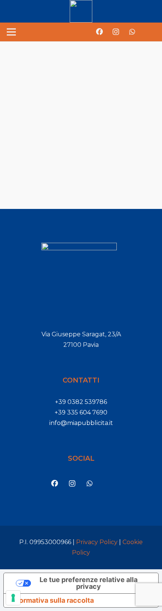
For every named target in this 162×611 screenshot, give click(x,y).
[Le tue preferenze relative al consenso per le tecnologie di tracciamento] (13, 598)
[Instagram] (116, 32)
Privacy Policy (97, 542)
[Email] (148, 32)
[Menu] (11, 32)
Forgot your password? (81, 183)
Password (24, 100)
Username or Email (37, 62)
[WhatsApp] (132, 32)
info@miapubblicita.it (81, 422)
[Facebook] (99, 32)
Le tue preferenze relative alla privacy (89, 583)
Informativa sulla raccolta (52, 600)
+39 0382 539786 (81, 401)
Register (118, 159)
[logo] (81, 11)
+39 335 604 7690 (81, 412)
